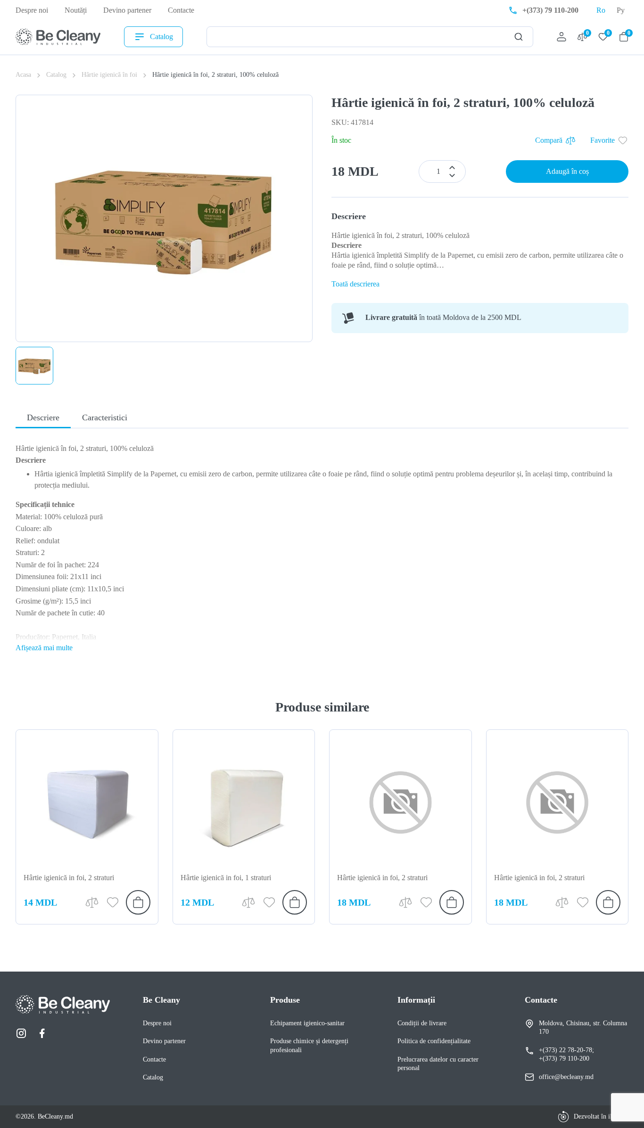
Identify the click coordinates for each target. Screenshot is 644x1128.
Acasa (23, 74)
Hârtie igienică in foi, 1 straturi (226, 878)
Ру (621, 10)
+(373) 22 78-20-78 (565, 1050)
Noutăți (76, 10)
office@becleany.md (566, 1076)
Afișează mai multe (44, 648)
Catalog (161, 37)
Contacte (181, 10)
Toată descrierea (355, 284)
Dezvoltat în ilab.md (601, 1116)
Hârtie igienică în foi (109, 74)
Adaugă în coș (567, 171)
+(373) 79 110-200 (564, 1058)
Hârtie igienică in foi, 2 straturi (69, 878)
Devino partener (127, 10)
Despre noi (32, 10)
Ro (600, 10)
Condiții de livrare (421, 1023)
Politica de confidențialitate (434, 1041)
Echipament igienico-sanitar (307, 1023)
